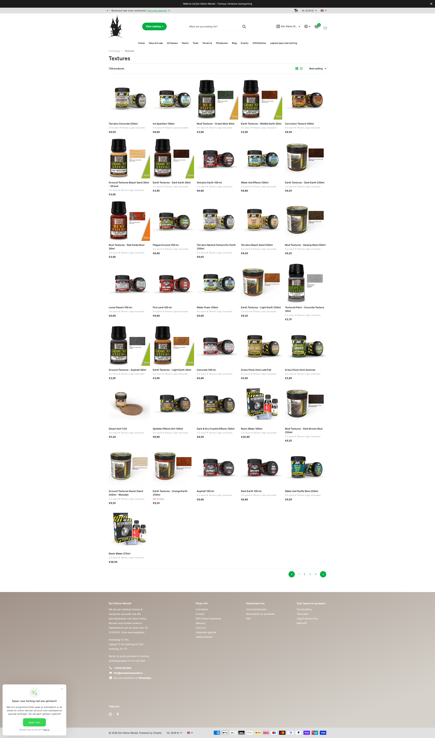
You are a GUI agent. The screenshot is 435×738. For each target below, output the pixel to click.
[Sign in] (307, 26)
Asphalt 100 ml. (206, 491)
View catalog (153, 26)
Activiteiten (202, 609)
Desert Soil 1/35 (118, 428)
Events (244, 43)
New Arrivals (156, 43)
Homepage (114, 51)
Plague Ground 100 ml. (166, 244)
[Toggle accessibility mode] (296, 10)
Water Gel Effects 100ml (254, 182)
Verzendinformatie (256, 609)
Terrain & (207, 43)
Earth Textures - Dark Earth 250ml (304, 182)
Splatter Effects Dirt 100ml (168, 428)
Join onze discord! (157, 10)
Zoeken (244, 26)
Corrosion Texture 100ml (299, 123)
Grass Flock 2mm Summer (300, 369)
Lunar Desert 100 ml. (121, 307)
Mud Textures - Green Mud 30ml (215, 123)
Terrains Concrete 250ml (123, 123)
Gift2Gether (259, 43)
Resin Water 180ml (251, 428)
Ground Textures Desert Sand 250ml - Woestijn (126, 493)
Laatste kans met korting (283, 43)
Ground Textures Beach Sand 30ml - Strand (129, 184)
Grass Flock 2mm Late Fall (256, 369)
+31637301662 (122, 668)
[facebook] (118, 714)
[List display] (301, 68)
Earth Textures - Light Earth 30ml (172, 369)
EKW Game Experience (208, 618)
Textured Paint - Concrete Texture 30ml (304, 309)
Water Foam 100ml (207, 307)
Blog (234, 43)
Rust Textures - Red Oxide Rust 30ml (126, 246)
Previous (292, 574)
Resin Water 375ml (119, 553)
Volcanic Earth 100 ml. (209, 182)
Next (169, 10)
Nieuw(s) (201, 623)
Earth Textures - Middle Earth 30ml (261, 123)
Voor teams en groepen (311, 603)
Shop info (202, 603)
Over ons (201, 627)
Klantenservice (255, 603)
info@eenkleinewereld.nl (128, 672)
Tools (195, 43)
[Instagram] (110, 714)
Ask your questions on (132, 677)
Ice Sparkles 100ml (164, 123)
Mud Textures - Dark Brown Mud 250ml (304, 430)
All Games (172, 43)
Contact (200, 613)
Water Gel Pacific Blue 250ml (301, 491)
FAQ (248, 618)
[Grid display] (296, 68)
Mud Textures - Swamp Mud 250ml (305, 244)
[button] (107, 11)
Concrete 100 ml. (206, 369)
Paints (185, 43)
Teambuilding (304, 609)
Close (431, 4)
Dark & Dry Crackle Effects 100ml (215, 428)
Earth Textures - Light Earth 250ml (261, 307)
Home (141, 43)
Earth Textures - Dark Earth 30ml (172, 182)
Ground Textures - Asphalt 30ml (127, 369)
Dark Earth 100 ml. (251, 491)
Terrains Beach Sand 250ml (257, 244)
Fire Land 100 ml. (162, 307)
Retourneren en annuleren (260, 613)
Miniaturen (222, 43)
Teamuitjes (303, 613)
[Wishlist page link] (325, 27)
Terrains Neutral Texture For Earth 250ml (216, 246)
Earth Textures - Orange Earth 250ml (170, 493)
